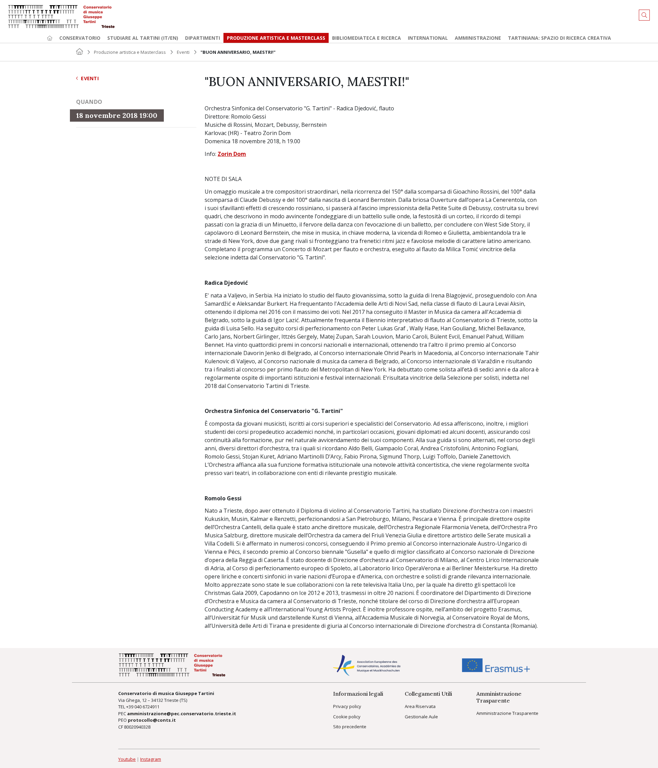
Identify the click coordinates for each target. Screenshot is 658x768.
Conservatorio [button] (79, 38)
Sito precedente (349, 726)
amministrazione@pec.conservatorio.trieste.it (181, 713)
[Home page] (50, 38)
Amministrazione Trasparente (507, 713)
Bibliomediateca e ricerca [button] (366, 38)
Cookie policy (347, 717)
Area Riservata (420, 706)
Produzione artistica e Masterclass (276, 38)
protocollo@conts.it (152, 720)
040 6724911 (146, 707)
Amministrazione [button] (478, 38)
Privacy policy (347, 706)
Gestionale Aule (421, 717)
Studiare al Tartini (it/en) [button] (142, 38)
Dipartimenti (202, 38)
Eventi (183, 52)
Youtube (127, 759)
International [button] (428, 38)
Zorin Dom (232, 154)
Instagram (150, 759)
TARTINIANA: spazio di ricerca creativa (559, 38)
